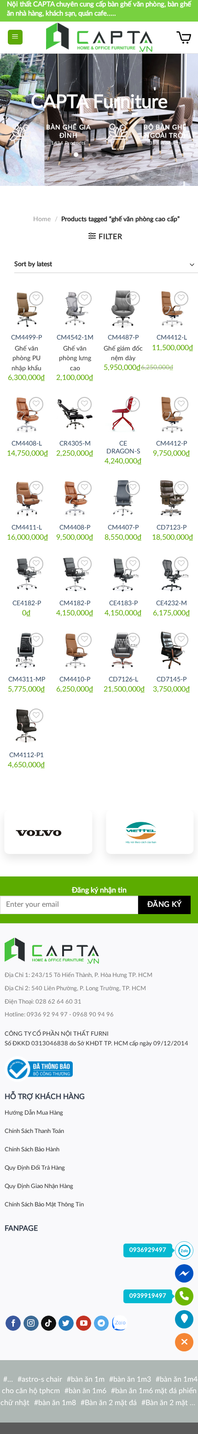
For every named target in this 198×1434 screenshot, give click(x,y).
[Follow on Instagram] (31, 1323)
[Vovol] (48, 832)
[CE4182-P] (26, 573)
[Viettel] (149, 832)
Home (42, 219)
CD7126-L (123, 679)
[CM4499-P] (26, 308)
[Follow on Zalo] (119, 1323)
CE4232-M (171, 603)
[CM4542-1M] (74, 308)
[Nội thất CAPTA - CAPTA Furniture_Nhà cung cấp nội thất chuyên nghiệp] (99, 37)
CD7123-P (171, 527)
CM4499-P (26, 338)
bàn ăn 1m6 (87, 1391)
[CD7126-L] (123, 650)
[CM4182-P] (74, 573)
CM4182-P (74, 603)
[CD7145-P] (171, 650)
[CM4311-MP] (26, 650)
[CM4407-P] (123, 498)
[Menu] (15, 37)
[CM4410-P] (74, 650)
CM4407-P (123, 527)
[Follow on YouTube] (83, 1323)
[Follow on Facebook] (13, 1323)
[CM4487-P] (123, 308)
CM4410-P (74, 679)
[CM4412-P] (171, 414)
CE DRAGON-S (123, 448)
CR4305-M (75, 444)
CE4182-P (26, 603)
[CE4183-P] (123, 573)
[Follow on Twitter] (66, 1323)
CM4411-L (27, 527)
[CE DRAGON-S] (123, 414)
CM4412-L (172, 338)
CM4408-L (27, 444)
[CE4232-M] (171, 573)
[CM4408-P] (74, 498)
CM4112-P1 (26, 755)
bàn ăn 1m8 (57, 1402)
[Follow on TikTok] (48, 1323)
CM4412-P (171, 444)
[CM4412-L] (171, 308)
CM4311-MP (26, 679)
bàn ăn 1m (88, 1379)
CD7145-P (171, 679)
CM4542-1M (75, 338)
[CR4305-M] (74, 414)
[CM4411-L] (26, 498)
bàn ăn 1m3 (132, 1379)
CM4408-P (74, 527)
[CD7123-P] (171, 498)
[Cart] (183, 37)
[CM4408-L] (26, 414)
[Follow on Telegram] (101, 1323)
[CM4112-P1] (26, 725)
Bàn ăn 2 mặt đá (111, 1402)
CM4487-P (123, 338)
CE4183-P (123, 603)
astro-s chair (42, 1379)
